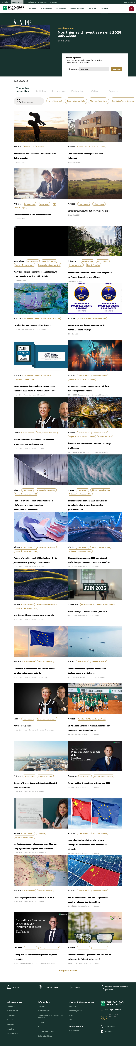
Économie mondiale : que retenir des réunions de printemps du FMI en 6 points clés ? (89, 956)
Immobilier (41, 833)
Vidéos (95, 91)
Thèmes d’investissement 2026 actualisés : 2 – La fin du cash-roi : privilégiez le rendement (35, 559)
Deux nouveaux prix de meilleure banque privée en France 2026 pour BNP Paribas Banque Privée (35, 387)
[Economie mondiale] (75, 98)
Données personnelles (46, 1031)
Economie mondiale (100, 376)
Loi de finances (99, 204)
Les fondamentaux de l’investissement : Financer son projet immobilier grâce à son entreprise (35, 845)
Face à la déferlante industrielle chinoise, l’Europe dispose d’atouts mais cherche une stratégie (87, 844)
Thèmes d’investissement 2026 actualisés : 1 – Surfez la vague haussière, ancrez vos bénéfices (89, 559)
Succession (40, 147)
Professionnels (30, 2)
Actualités (104, 9)
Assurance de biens (98, 147)
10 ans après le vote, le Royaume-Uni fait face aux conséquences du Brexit (88, 387)
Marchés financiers (49, 261)
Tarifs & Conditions (45, 1036)
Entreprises (42, 2)
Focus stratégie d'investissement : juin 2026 (87, 610)
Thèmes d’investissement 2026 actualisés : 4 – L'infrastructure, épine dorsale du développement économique (34, 504)
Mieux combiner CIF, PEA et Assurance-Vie (32, 214)
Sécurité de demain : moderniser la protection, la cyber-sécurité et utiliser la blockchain (35, 273)
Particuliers (5, 2)
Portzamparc (53, 2)
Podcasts (77, 91)
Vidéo (17, 433)
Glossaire (41, 1027)
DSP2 (71, 1015)
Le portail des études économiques (82, 379)
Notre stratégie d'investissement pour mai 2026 (89, 782)
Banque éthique (102, 261)
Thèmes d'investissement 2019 (49, 265)
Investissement (46, 9)
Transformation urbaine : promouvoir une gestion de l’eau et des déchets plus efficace (90, 274)
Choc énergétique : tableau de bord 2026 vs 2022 (35, 897)
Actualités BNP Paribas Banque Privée (37, 318)
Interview (19, 261)
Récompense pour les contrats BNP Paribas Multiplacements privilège (87, 326)
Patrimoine (32, 9)
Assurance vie (44, 204)
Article (17, 147)
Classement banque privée (24, 379)
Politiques (41, 1006)
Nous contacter (129, 2)
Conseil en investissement (46, 719)
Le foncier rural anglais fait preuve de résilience (89, 210)
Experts (113, 91)
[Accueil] (12, 10)
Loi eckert (73, 1006)
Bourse (57, 318)
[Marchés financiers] (98, 98)
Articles (41, 91)
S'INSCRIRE (116, 69)
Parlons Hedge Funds (23, 725)
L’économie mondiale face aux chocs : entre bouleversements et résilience (87, 670)
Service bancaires (13, 1020)
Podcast (72, 776)
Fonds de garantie (75, 1011)
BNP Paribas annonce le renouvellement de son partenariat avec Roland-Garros (89, 727)
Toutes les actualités (22, 90)
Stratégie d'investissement (24, 265)
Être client (92, 9)
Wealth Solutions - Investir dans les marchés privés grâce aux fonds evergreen (34, 441)
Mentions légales (44, 1011)
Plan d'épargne (20, 208)
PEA (54, 204)
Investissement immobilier (24, 837)
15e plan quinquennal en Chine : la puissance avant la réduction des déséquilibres (88, 899)
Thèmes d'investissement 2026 (26, 494)
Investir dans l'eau (75, 265)
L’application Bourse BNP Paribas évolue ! (32, 324)
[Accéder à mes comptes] (131, 5)
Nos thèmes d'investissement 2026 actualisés (34, 614)
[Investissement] (55, 98)
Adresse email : (73, 69)
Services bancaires (77, 9)
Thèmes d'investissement (46, 490)
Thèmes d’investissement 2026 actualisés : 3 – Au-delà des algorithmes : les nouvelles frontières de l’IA (88, 504)
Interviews (59, 91)
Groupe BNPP (74, 1031)
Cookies (41, 1022)
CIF (70, 1020)
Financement (61, 9)
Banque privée (17, 2)
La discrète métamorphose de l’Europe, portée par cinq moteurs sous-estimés (34, 670)
